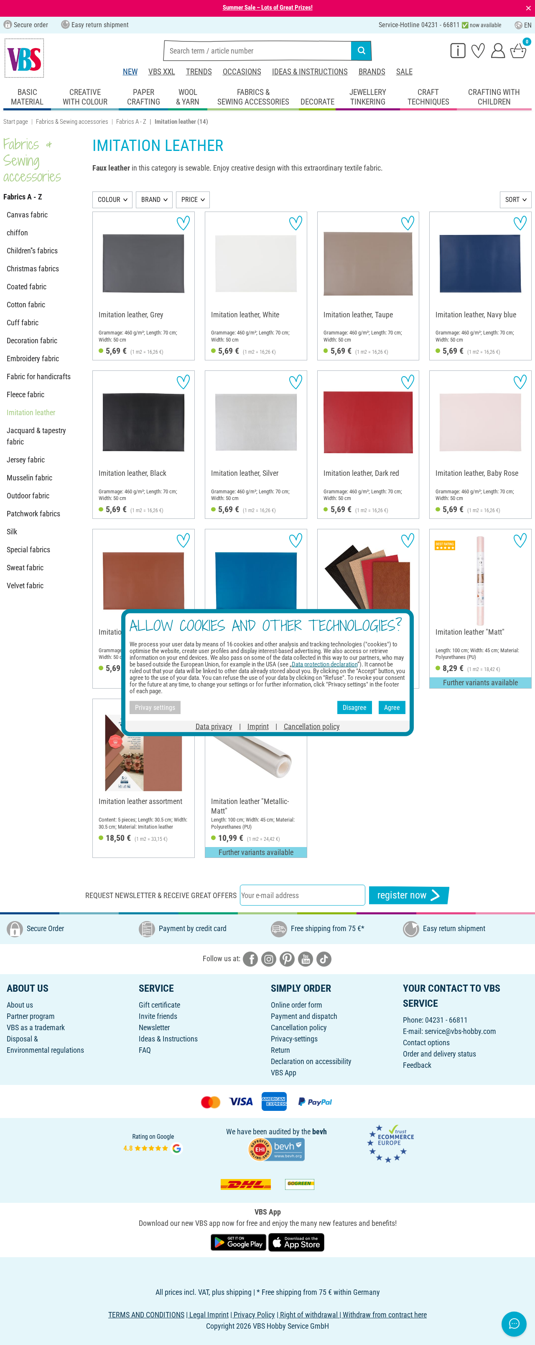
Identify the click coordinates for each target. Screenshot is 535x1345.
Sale (404, 72)
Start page (15, 121)
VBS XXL (161, 72)
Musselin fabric (29, 477)
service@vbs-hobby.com (460, 1031)
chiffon (17, 232)
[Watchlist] (478, 50)
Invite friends (158, 1016)
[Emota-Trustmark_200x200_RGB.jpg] (390, 1142)
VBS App (283, 1072)
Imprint (258, 726)
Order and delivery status (439, 1053)
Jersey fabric (26, 459)
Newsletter (154, 1027)
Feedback (417, 1065)
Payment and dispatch (304, 1016)
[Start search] (361, 50)
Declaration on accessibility (311, 1061)
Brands (372, 72)
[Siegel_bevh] (276, 1148)
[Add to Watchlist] (183, 223)
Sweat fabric (25, 567)
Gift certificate (159, 1004)
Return (280, 1050)
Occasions (242, 72)
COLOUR (109, 200)
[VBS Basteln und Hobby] (24, 58)
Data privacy (214, 726)
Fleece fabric (25, 394)
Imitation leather (31, 412)
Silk (12, 531)
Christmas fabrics (33, 268)
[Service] (458, 50)
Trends (199, 72)
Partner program (31, 1016)
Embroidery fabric (33, 358)
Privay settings (155, 707)
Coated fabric (26, 286)
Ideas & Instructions (310, 72)
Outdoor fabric (28, 495)
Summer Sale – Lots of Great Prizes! (268, 7)
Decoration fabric (32, 340)
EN (528, 25)
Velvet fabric (25, 585)
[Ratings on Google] (153, 1142)
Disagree (355, 707)
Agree (392, 707)
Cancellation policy (299, 1027)
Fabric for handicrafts (39, 376)
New (130, 72)
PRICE (189, 200)
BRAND (150, 200)
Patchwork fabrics (33, 513)
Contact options (426, 1042)
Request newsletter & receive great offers (161, 895)
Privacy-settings (294, 1038)
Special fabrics (28, 549)
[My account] (498, 50)
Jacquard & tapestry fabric (36, 436)
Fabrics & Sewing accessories (72, 121)
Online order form (296, 1004)
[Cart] (518, 50)
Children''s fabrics (32, 250)
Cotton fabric (26, 304)
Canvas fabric (27, 214)
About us (20, 1004)
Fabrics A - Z (131, 121)
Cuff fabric (22, 322)
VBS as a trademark (36, 1027)
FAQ (145, 1050)
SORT (512, 200)
